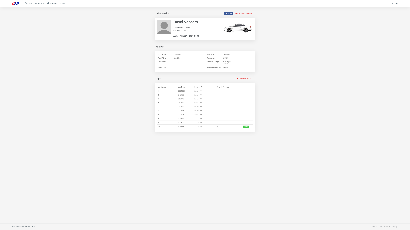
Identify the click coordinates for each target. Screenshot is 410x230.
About (374, 227)
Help (380, 227)
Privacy (394, 227)
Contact (387, 227)
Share (229, 13)
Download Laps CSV (246, 79)
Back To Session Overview (244, 13)
